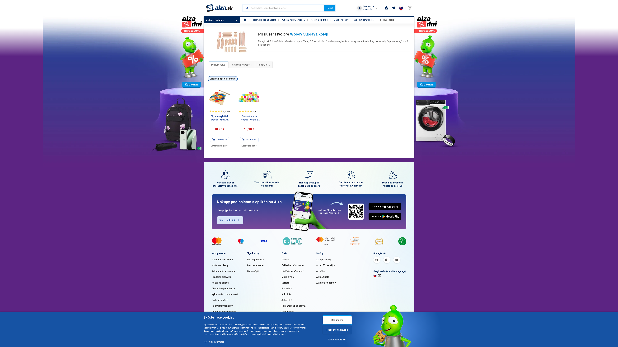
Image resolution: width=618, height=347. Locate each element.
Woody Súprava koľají (364, 20)
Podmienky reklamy (222, 306)
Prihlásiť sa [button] (368, 9)
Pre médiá (286, 288)
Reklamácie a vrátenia (223, 271)
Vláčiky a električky (319, 20)
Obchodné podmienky (223, 288)
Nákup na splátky (220, 282)
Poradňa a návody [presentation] (242, 64)
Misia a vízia (288, 277)
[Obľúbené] (394, 8)
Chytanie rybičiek (219, 146)
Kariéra (285, 282)
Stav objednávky (255, 259)
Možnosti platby (220, 265)
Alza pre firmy (323, 259)
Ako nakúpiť (253, 271)
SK (379, 275)
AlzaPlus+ (321, 271)
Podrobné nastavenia (337, 330)
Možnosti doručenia (222, 259)
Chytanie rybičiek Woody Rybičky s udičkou (219, 118)
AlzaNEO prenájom (326, 265)
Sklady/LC (286, 300)
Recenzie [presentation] (264, 64)
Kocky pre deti (249, 146)
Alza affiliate (322, 277)
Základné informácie (292, 265)
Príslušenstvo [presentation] (218, 64)
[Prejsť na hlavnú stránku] (219, 8)
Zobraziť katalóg (215, 20)
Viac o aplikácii (227, 220)
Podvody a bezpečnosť (224, 311)
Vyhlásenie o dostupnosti (225, 294)
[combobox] (283, 8)
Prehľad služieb (220, 300)
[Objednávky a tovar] (387, 8)
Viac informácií (216, 342)
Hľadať (329, 8)
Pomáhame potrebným (293, 306)
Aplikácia (286, 294)
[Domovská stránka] (245, 20)
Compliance (287, 311)
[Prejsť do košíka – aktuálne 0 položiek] (410, 8)
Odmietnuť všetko (337, 339)
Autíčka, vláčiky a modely (293, 20)
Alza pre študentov (326, 282)
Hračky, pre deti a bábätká (264, 20)
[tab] (218, 65)
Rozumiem (337, 320)
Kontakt (285, 259)
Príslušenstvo (387, 20)
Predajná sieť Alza (221, 277)
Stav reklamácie (255, 265)
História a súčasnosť (292, 271)
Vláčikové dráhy (341, 20)
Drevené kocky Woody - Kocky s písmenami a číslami (249, 118)
